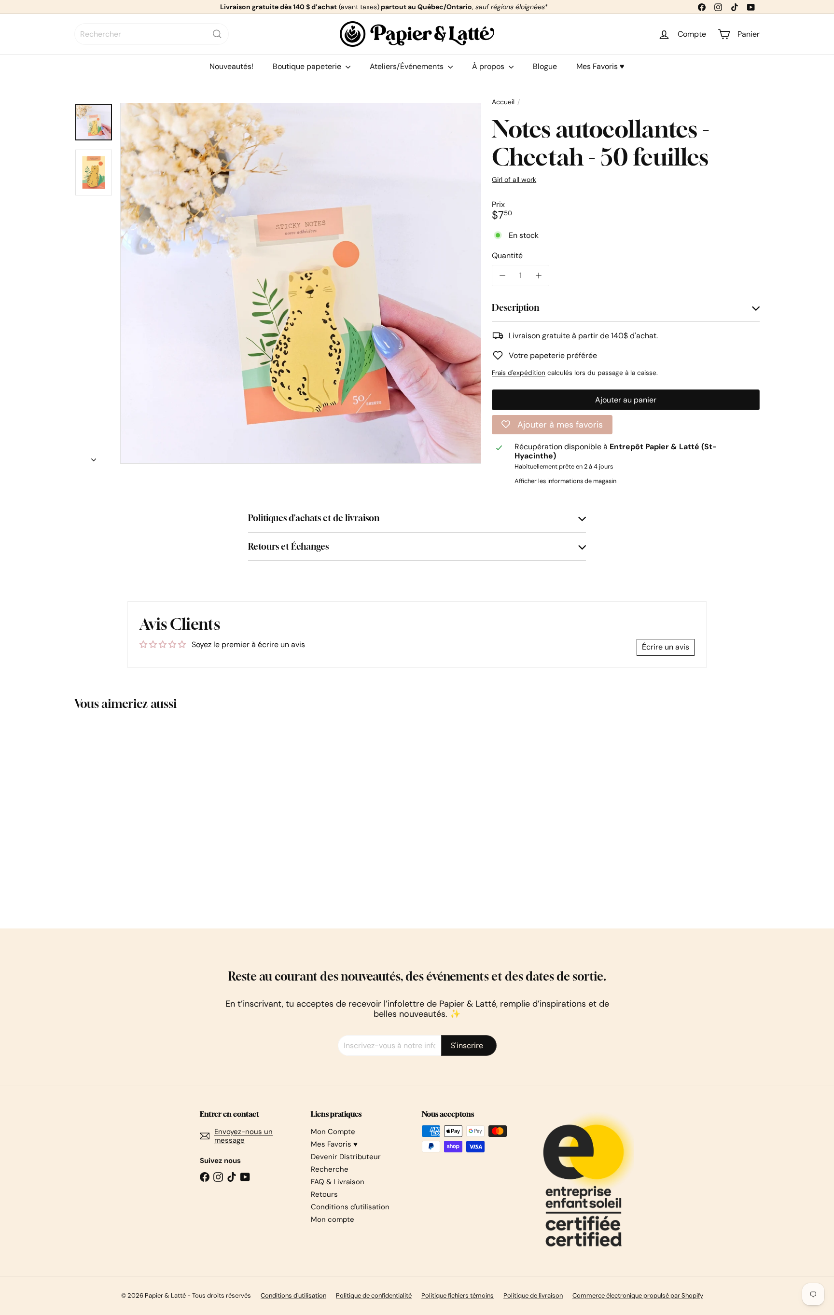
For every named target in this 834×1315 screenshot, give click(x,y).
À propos (489, 66)
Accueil (503, 102)
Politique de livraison (533, 1295)
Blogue (545, 66)
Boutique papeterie (308, 66)
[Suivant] (93, 457)
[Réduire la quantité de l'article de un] (502, 275)
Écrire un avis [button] (665, 647)
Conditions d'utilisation (350, 1207)
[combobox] (151, 34)
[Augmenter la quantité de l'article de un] (538, 275)
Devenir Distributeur (346, 1157)
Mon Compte (333, 1131)
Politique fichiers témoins (457, 1295)
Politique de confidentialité (374, 1295)
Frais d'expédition (518, 373)
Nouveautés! (231, 66)
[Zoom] (301, 283)
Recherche (329, 1169)
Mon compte (332, 1219)
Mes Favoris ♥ (600, 66)
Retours (324, 1194)
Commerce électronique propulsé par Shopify (637, 1295)
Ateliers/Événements (407, 66)
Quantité (507, 255)
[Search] (217, 34)
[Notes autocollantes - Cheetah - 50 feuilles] (127, 812)
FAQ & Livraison (337, 1182)
